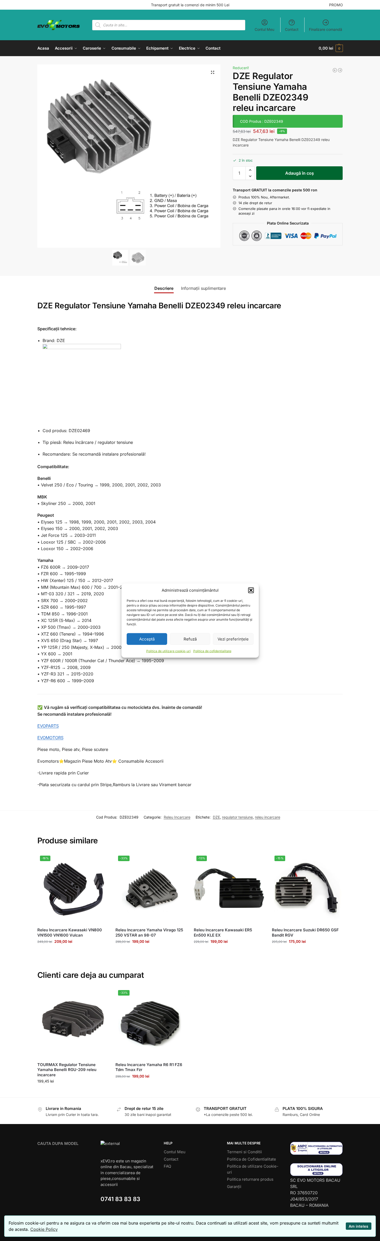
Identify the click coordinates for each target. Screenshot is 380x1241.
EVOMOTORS (50, 737)
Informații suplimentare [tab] (203, 288)
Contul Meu (264, 29)
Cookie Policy (44, 1229)
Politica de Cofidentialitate (251, 1159)
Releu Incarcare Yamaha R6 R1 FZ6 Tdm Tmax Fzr (148, 1067)
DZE (216, 817)
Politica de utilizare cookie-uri (168, 651)
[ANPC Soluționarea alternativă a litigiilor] (316, 1148)
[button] (251, 590)
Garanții (234, 1186)
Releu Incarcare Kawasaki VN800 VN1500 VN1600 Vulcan (69, 932)
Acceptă (147, 638)
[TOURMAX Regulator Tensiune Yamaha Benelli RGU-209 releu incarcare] (334, 70)
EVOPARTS (48, 725)
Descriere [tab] (163, 288)
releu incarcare (267, 817)
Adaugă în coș (299, 173)
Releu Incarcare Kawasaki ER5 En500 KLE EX (223, 932)
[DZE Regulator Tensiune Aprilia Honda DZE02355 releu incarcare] (340, 70)
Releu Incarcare (177, 817)
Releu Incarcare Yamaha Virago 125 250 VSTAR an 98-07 (149, 932)
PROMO (336, 5)
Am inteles (358, 1226)
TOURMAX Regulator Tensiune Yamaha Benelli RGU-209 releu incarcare (66, 1069)
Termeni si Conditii (244, 1151)
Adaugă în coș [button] (72, 952)
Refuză (190, 638)
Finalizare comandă (325, 29)
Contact (292, 29)
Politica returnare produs (250, 1179)
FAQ (167, 1166)
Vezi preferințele (233, 638)
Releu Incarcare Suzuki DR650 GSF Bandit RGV (305, 932)
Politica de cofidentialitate (212, 651)
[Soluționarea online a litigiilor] (316, 1169)
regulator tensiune (237, 817)
